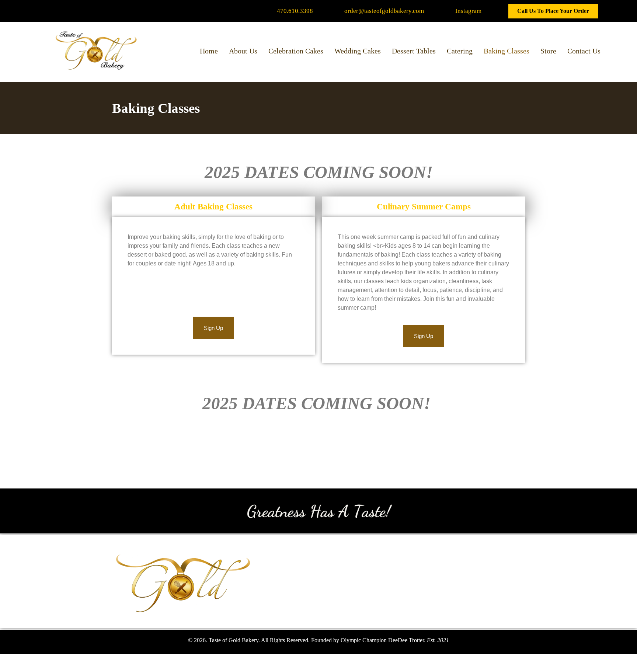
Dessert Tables (414, 51)
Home (209, 51)
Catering (460, 51)
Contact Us (584, 51)
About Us (243, 51)
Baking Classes (506, 51)
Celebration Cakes (295, 51)
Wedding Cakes (357, 51)
